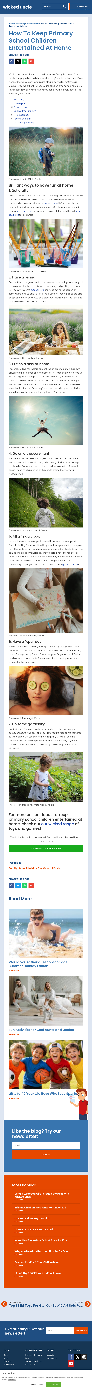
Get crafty (19, 99)
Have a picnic (20, 103)
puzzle (75, 564)
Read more (12, 1380)
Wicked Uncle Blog (17, 24)
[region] (46, 1379)
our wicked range (58, 824)
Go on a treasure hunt (25, 111)
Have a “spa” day (22, 118)
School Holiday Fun (30, 868)
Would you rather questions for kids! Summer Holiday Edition (39, 964)
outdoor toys (37, 290)
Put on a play (20, 107)
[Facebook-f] (71, 1357)
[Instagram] (84, 1357)
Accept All (54, 1384)
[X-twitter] (77, 1357)
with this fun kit (24, 211)
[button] (11, 61)
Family (13, 868)
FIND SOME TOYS (82, 7)
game (65, 564)
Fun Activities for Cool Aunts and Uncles (41, 1030)
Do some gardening (24, 122)
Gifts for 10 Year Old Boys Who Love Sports (43, 1093)
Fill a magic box (21, 114)
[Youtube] (71, 1363)
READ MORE (14, 970)
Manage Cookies (37, 1384)
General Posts (33, 24)
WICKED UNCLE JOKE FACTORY (46, 848)
